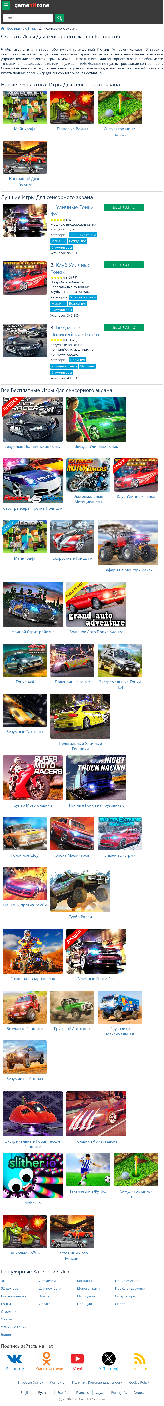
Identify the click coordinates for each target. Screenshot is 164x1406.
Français (83, 1392)
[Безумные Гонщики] (25, 1007)
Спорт (120, 1303)
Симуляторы (125, 1296)
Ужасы (6, 1319)
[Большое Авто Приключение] (96, 604)
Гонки (6, 1303)
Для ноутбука (50, 1288)
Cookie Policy (139, 1382)
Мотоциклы (86, 1296)
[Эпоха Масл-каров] (72, 833)
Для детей (47, 1280)
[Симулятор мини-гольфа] (120, 107)
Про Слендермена (130, 1288)
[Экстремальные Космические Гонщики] (33, 1113)
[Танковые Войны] (72, 107)
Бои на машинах (14, 1296)
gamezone (31, 5)
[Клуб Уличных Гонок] (136, 475)
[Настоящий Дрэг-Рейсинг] (25, 157)
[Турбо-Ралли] (80, 889)
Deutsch (140, 1392)
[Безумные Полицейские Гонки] (33, 419)
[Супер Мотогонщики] (33, 777)
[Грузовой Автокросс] (72, 1007)
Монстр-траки (88, 1288)
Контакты (57, 1382)
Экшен (6, 1334)
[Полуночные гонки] (72, 660)
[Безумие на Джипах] (25, 1057)
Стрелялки (10, 1311)
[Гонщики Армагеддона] (96, 1113)
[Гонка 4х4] (25, 660)
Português (119, 1392)
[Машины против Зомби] (25, 883)
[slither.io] (33, 1175)
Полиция (84, 1303)
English (26, 1392)
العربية (100, 1392)
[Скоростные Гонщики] (72, 536)
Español (63, 1392)
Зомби (44, 1296)
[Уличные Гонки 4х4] (96, 951)
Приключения (126, 1280)
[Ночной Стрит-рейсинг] (33, 604)
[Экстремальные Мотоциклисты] (88, 475)
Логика (45, 1303)
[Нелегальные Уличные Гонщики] (80, 716)
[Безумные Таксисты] (25, 710)
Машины (84, 1280)
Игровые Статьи (30, 1382)
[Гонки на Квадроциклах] (33, 951)
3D (3, 1280)
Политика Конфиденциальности (97, 1382)
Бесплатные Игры (22, 28)
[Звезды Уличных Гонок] (96, 419)
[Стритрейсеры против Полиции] (33, 480)
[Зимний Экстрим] (120, 833)
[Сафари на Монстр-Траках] (128, 542)
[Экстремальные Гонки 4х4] (120, 660)
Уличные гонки (14, 1327)
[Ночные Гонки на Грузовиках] (96, 777)
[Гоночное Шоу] (25, 833)
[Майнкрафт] (25, 107)
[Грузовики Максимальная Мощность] (120, 1007)
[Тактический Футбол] (88, 1169)
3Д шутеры (10, 1288)
